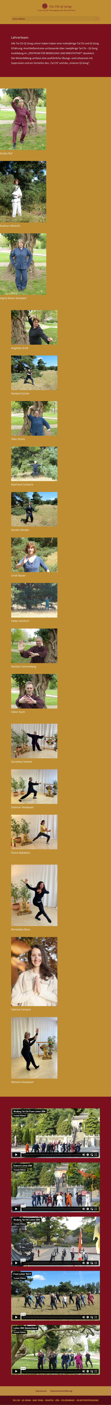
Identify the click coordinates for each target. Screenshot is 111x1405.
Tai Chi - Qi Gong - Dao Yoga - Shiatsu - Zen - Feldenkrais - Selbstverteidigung (55, 1400)
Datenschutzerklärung (61, 1391)
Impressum (41, 1391)
